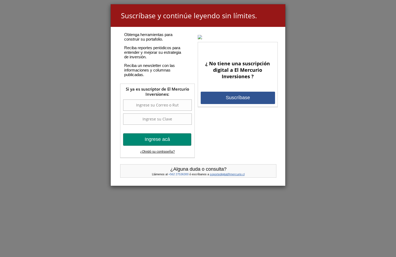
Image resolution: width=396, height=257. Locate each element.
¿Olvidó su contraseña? (157, 152)
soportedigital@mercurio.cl (227, 174)
